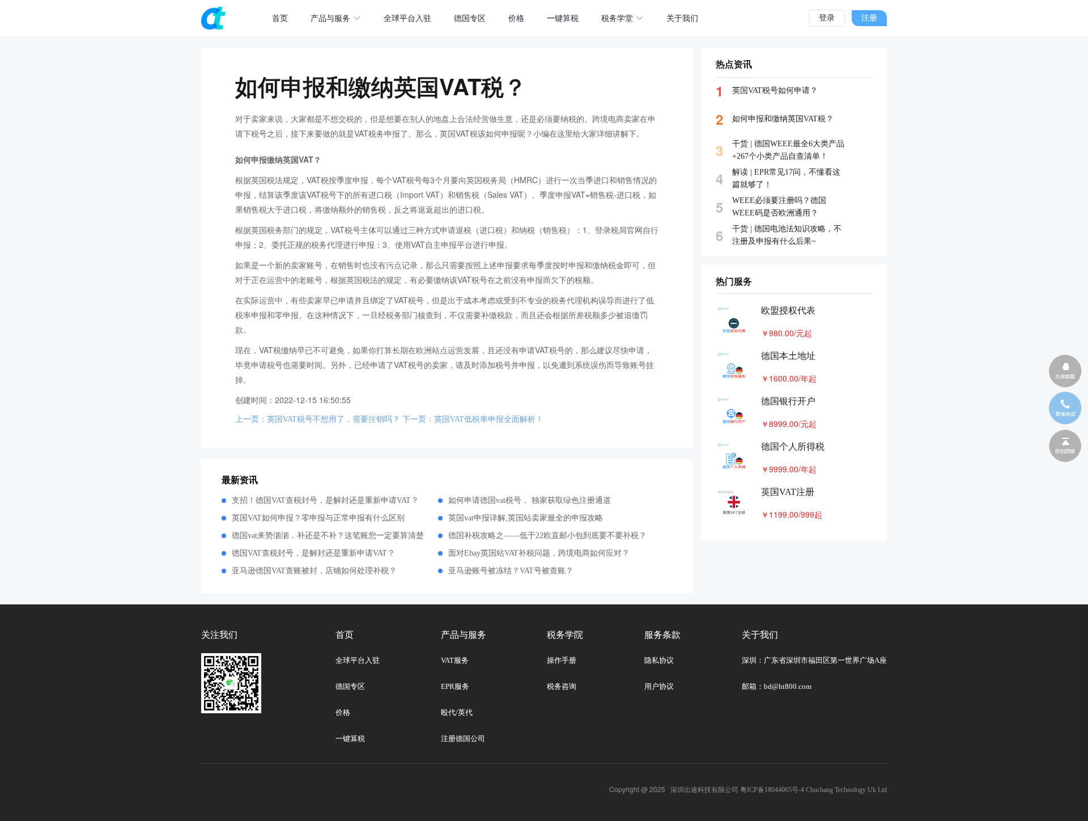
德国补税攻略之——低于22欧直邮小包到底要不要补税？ (547, 535)
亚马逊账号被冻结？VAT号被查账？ (510, 570)
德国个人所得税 (792, 446)
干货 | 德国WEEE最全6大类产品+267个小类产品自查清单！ (788, 149)
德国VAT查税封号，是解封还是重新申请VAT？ (313, 553)
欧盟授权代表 (788, 310)
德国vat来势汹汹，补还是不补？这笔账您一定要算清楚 (328, 535)
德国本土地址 (788, 356)
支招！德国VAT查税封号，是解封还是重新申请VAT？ (325, 500)
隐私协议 (659, 660)
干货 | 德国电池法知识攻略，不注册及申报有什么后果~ (787, 235)
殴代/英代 (457, 712)
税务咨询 (561, 686)
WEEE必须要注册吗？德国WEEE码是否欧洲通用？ (779, 206)
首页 (280, 18)
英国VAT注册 (787, 492)
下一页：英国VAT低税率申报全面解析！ (472, 419)
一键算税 (563, 18)
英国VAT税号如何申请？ (775, 90)
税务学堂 (617, 18)
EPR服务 (455, 686)
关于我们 (682, 18)
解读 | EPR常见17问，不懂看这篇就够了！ (786, 178)
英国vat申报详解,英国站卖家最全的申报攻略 (525, 518)
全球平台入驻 (407, 18)
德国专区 (470, 18)
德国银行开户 (788, 401)
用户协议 (659, 686)
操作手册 (561, 660)
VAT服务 (455, 660)
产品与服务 (330, 18)
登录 (827, 18)
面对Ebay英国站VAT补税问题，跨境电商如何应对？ (539, 553)
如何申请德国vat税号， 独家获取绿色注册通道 (529, 500)
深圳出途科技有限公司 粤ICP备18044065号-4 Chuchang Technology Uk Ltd (778, 790)
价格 (516, 18)
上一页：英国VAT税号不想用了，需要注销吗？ (317, 419)
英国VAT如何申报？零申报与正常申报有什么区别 (318, 518)
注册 (869, 18)
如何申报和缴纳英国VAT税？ (783, 119)
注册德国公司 (463, 738)
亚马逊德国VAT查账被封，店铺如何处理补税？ (314, 570)
